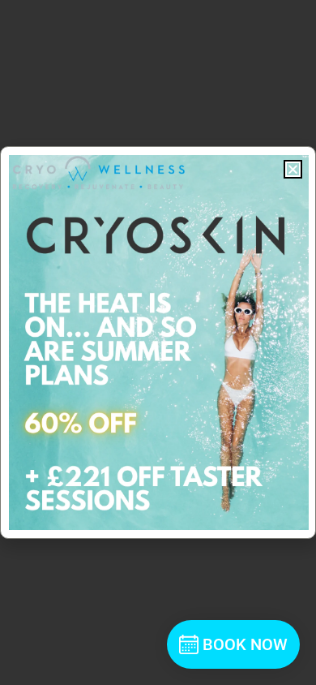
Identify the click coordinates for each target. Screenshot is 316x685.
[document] (158, 342)
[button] (293, 169)
